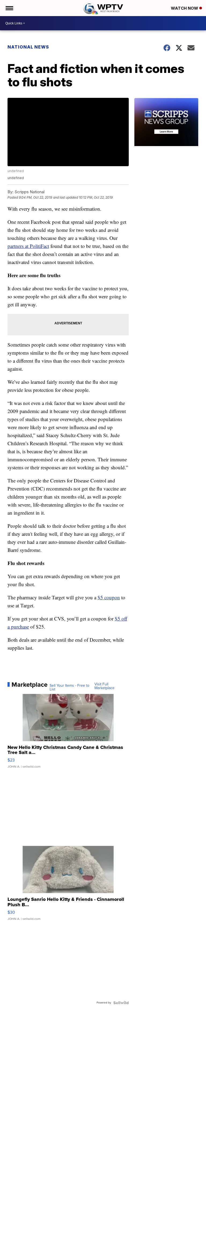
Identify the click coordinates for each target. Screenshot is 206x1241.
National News (28, 47)
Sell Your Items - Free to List (69, 687)
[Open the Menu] (9, 8)
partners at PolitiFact (28, 246)
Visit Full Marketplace (104, 686)
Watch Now (185, 8)
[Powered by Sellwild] (121, 1003)
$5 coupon (109, 597)
